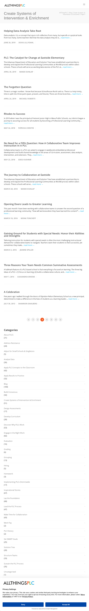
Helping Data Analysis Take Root (22, 30)
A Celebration (12, 291)
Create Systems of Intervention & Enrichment (22, 400)
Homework (8, 474)
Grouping (8, 457)
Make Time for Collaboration (15, 514)
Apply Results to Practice (14, 376)
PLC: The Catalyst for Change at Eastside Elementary (34, 57)
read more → (66, 38)
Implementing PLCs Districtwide (17, 482)
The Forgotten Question (17, 87)
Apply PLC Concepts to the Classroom (19, 367)
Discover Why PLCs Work (14, 425)
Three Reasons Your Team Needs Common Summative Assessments (43, 265)
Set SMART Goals (11, 539)
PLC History (8, 531)
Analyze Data (9, 359)
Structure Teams (10, 555)
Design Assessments (12, 408)
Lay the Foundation (12, 498)
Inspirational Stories (12, 490)
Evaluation (8, 441)
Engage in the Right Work (14, 433)
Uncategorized (10, 572)
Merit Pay (8, 523)
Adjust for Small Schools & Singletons (19, 351)
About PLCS (8, 335)
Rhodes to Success (14, 113)
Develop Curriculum (12, 416)
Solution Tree (9, 547)
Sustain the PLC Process (14, 563)
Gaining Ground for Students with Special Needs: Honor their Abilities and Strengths (44, 234)
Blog (5, 384)
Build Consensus (10, 392)
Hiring (6, 465)
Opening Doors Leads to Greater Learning (28, 204)
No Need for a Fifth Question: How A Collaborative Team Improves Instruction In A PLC (42, 144)
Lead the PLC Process (12, 506)
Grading (7, 449)
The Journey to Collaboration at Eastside (27, 174)
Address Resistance (12, 343)
